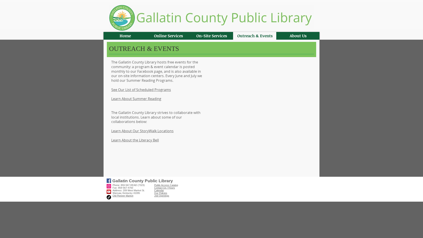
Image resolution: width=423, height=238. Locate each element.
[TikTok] (109, 197)
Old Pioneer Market (123, 195)
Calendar (159, 190)
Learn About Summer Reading (136, 98)
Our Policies (160, 193)
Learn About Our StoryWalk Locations (142, 130)
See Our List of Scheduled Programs (141, 89)
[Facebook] (109, 180)
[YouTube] (109, 192)
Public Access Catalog (166, 185)
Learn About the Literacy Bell (135, 140)
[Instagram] (109, 186)
